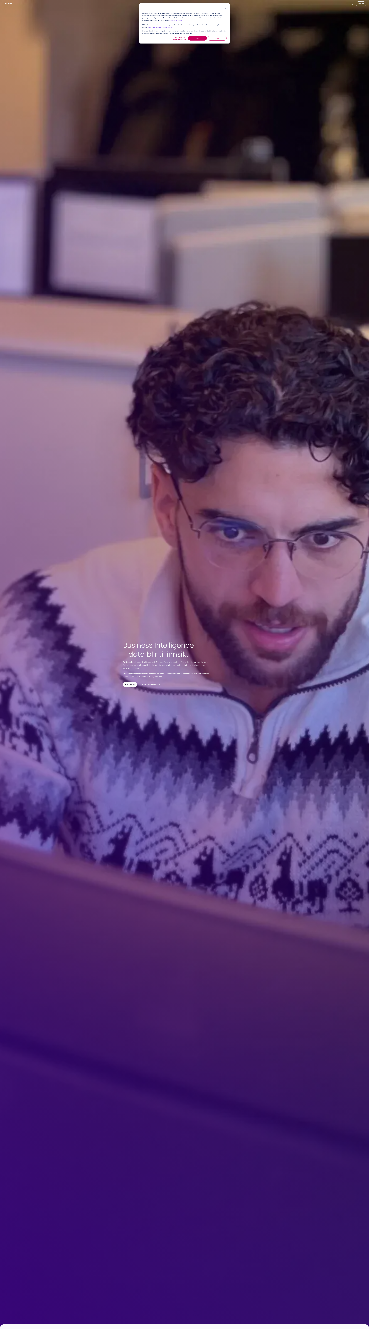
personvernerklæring (175, 20)
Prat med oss (130, 684)
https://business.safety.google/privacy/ (160, 27)
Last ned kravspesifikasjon (150, 684)
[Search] (353, 4)
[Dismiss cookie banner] (226, 8)
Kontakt (361, 4)
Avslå (217, 38)
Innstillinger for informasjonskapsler (179, 38)
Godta (197, 38)
